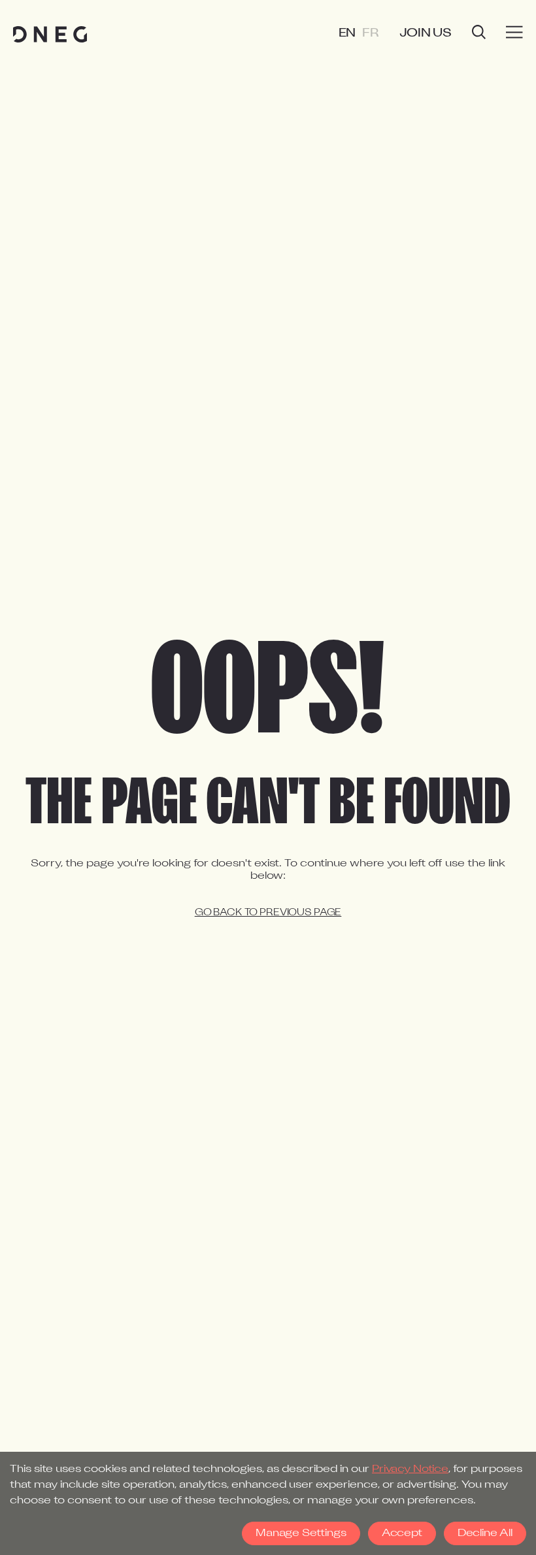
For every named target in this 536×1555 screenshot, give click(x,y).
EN (347, 33)
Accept (402, 1533)
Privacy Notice (410, 1469)
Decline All (485, 1533)
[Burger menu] (514, 32)
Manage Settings (301, 1533)
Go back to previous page (268, 913)
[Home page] (50, 34)
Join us (425, 33)
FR (370, 33)
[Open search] (479, 33)
